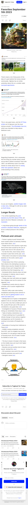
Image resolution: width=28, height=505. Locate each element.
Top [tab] (3, 436)
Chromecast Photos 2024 (9, 451)
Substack (6, 502)
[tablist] (7, 417)
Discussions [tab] (12, 436)
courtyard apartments (7, 85)
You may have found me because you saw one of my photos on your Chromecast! (10, 443)
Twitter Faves (5, 6)
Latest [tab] (6, 436)
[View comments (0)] (6, 20)
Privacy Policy (19, 493)
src (14, 73)
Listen (24, 16)
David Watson (4, 15)
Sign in (25, 2)
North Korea (6, 208)
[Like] (2, 20)
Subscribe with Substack (15, 487)
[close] (23, 462)
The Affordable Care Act (18, 126)
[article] (14, 444)
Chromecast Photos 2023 (9, 440)
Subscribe (19, 2)
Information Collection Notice (16, 399)
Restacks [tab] (11, 417)
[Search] (25, 436)
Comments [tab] (4, 417)
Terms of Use (21, 398)
